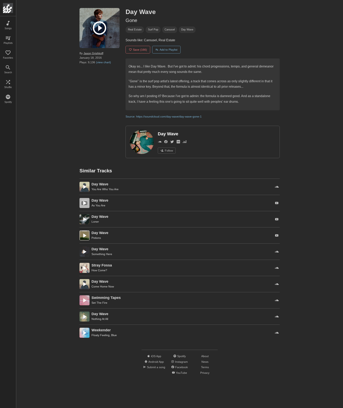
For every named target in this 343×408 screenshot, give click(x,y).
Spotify (181, 356)
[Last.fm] (178, 143)
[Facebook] (166, 143)
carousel (170, 29)
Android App (156, 361)
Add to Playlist (168, 49)
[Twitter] (172, 143)
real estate (135, 29)
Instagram (181, 361)
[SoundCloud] (160, 143)
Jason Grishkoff (93, 53)
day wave (187, 29)
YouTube (181, 372)
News (204, 361)
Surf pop (153, 29)
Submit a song (156, 367)
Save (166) (140, 49)
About (205, 356)
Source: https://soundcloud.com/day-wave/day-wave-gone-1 (164, 116)
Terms (205, 367)
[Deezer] (184, 143)
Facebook (181, 367)
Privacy (204, 372)
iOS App (156, 356)
